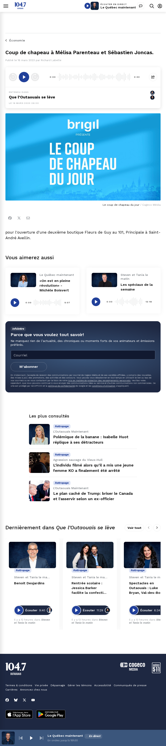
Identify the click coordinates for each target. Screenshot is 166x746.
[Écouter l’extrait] (24, 77)
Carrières (11, 689)
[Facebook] (9, 218)
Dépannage (58, 685)
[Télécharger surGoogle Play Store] (50, 714)
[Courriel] (28, 218)
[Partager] (153, 77)
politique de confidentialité (61, 386)
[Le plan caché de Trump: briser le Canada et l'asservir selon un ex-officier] (39, 490)
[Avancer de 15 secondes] (35, 77)
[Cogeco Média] (132, 669)
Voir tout (134, 527)
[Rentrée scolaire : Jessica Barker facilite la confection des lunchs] (89, 555)
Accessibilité (102, 685)
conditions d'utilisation (103, 386)
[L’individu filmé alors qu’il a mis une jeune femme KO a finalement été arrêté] (39, 462)
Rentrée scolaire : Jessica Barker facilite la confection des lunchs (90, 588)
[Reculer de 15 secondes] (13, 77)
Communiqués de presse (130, 685)
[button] (20, 738)
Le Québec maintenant (118, 7)
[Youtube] (33, 700)
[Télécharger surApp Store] (19, 714)
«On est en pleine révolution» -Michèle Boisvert (55, 285)
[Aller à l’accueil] (20, 8)
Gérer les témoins (80, 685)
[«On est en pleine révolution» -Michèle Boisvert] (23, 280)
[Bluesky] (16, 700)
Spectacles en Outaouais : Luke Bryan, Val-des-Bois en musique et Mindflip (146, 588)
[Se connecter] (160, 6)
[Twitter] (19, 218)
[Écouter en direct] (87, 5)
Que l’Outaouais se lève (32, 97)
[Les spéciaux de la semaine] (104, 280)
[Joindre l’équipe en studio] (140, 6)
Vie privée (41, 685)
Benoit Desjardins (29, 583)
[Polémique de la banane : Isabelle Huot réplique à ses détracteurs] (39, 434)
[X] (24, 700)
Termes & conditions (18, 685)
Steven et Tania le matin (32, 621)
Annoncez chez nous (33, 689)
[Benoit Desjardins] (32, 555)
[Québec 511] (156, 672)
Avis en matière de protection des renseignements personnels (99, 380)
